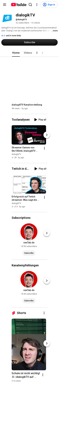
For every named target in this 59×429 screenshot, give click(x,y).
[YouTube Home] (19, 4)
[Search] (30, 5)
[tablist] (29, 53)
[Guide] (5, 5)
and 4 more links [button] (13, 35)
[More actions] (44, 148)
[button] (42, 53)
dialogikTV (16, 154)
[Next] (46, 135)
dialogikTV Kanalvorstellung (27, 104)
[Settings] (37, 5)
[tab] (16, 53)
